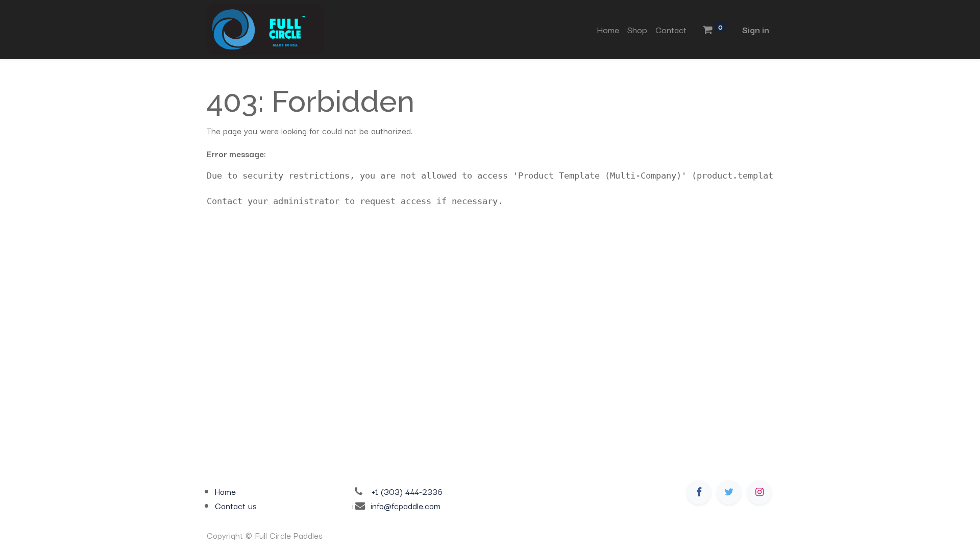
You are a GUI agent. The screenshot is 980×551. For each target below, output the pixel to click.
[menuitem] (608, 29)
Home (225, 491)
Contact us (236, 505)
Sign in (755, 29)
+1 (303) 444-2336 (407, 491)
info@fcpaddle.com (405, 505)
